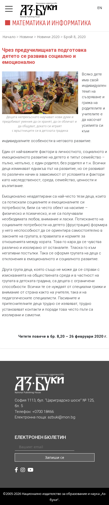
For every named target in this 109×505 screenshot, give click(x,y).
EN (99, 7)
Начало (9, 36)
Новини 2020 (48, 36)
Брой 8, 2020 (75, 36)
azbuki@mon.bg (61, 417)
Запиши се (54, 457)
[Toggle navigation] (10, 7)
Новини (26, 36)
